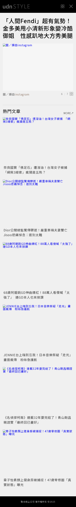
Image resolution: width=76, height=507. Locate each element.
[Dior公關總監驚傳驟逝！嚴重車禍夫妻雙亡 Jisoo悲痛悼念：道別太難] (38, 203)
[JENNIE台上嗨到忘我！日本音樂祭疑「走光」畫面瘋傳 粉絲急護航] (38, 328)
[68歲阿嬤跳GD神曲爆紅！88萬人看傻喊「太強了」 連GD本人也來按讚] (38, 265)
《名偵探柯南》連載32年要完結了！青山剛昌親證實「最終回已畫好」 (37, 419)
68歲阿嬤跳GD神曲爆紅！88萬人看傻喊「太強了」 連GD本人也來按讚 (37, 294)
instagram (22, 94)
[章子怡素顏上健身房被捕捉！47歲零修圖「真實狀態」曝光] (38, 453)
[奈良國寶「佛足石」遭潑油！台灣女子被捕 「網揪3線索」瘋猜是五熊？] (38, 140)
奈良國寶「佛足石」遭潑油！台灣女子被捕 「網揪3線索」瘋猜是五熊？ (37, 169)
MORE (67, 113)
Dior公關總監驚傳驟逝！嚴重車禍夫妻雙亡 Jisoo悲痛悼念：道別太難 (37, 232)
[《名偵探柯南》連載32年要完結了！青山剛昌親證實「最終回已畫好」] (38, 390)
